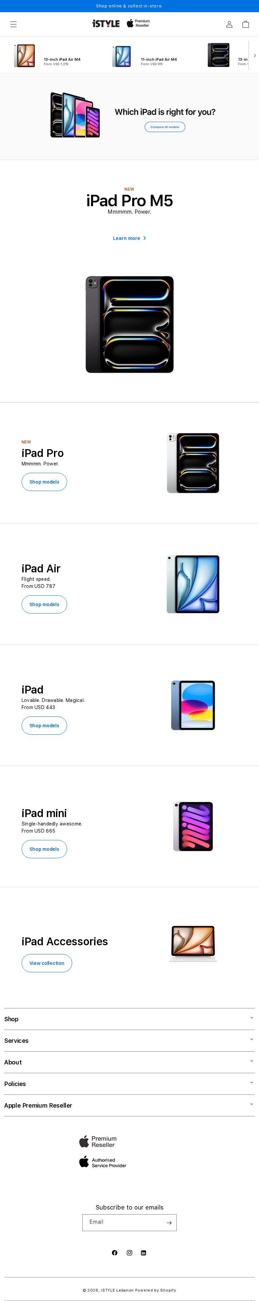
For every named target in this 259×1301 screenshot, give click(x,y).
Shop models (44, 482)
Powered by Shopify (155, 1290)
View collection (46, 963)
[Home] (105, 23)
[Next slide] (253, 55)
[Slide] (129, 116)
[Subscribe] (169, 1222)
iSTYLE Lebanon (117, 1290)
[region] (129, 116)
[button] (13, 24)
